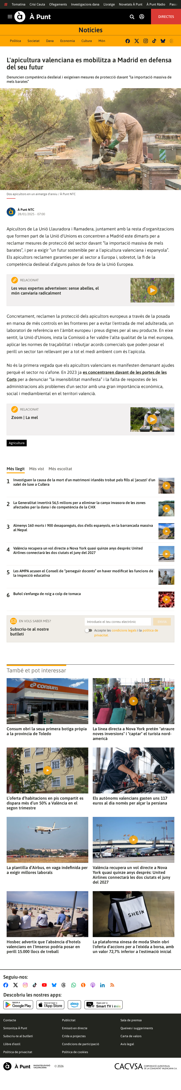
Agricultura (17, 443)
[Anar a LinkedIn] (103, 985)
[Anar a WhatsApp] (74, 985)
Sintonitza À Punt (15, 1028)
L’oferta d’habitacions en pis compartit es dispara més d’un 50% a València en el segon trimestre (45, 803)
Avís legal (127, 1044)
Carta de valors (131, 1036)
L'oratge (109, 4)
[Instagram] (145, 41)
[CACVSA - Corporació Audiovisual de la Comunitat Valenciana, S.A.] (146, 1066)
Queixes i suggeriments (137, 1028)
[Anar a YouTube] (45, 985)
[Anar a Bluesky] (55, 985)
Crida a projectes (74, 1036)
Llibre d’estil (11, 1044)
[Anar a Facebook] (6, 985)
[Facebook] (127, 41)
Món (101, 41)
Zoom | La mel (24, 417)
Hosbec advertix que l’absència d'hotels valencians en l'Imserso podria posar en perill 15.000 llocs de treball (44, 946)
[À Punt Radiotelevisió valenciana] (26, 1066)
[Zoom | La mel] (152, 419)
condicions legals (124, 630)
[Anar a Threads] (65, 985)
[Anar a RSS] (113, 985)
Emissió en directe (74, 1028)
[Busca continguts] (132, 17)
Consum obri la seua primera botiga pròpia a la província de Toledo (47, 731)
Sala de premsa (131, 1020)
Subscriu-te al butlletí (18, 1036)
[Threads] (172, 41)
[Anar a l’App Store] (50, 1004)
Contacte (9, 1020)
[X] (136, 41)
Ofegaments (58, 4)
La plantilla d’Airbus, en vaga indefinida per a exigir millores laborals (47, 870)
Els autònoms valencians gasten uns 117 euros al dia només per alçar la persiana (130, 800)
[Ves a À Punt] (32, 16)
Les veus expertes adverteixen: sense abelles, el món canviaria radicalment (55, 290)
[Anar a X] (16, 985)
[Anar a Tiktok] (36, 985)
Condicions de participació (80, 1044)
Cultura (86, 41)
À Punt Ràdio (156, 4)
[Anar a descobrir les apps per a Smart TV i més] (103, 1004)
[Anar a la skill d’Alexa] (74, 1004)
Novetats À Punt (130, 4)
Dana (50, 41)
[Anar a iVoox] (84, 985)
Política (15, 41)
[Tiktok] (154, 41)
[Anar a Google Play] (18, 1004)
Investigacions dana (85, 4)
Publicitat (68, 1020)
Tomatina (18, 4)
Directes (166, 17)
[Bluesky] (163, 41)
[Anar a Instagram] (26, 985)
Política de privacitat (17, 1052)
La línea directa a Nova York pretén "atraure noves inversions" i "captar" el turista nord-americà (133, 733)
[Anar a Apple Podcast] (93, 985)
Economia (67, 41)
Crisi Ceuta (37, 4)
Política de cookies (75, 1052)
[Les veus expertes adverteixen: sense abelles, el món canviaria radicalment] (152, 290)
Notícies (90, 30)
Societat (34, 41)
